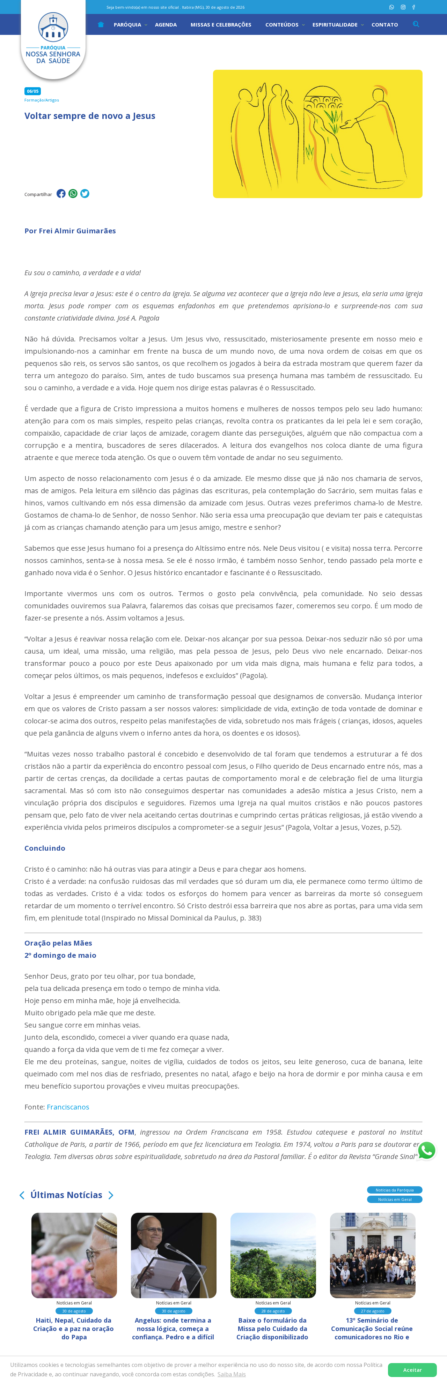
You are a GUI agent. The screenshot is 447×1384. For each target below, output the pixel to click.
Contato (385, 24)
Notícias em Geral (395, 1199)
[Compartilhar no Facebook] (61, 194)
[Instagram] (403, 7)
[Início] (101, 24)
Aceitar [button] (412, 1370)
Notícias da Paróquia (395, 1190)
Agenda (166, 24)
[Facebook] (413, 7)
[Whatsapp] (391, 7)
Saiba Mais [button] (232, 1374)
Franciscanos (68, 1107)
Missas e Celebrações (221, 24)
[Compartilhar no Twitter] (84, 194)
